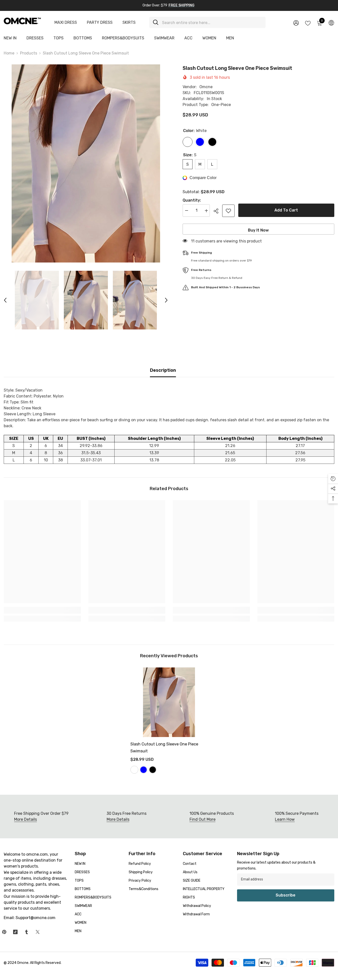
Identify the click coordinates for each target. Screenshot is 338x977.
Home (9, 53)
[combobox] (212, 22)
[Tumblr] (26, 932)
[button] (5, 300)
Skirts (129, 22)
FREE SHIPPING (181, 5)
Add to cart (286, 210)
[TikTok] (15, 932)
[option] (86, 163)
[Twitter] (37, 932)
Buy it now (258, 230)
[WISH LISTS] (308, 23)
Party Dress (100, 22)
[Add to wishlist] (228, 211)
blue (143, 770)
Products (28, 53)
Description (163, 370)
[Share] (218, 211)
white (134, 770)
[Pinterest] (4, 932)
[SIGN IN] (296, 23)
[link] (42, 610)
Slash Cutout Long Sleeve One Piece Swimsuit (164, 747)
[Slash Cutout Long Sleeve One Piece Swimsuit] (169, 702)
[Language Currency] (331, 23)
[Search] (207, 22)
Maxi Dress (65, 22)
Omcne (206, 86)
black (153, 770)
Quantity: (192, 200)
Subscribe (285, 895)
